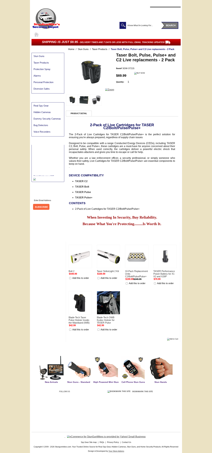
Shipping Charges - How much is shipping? (109, 408)
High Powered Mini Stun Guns (106, 383)
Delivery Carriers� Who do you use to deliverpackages (114, 420)
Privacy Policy (158, 9)
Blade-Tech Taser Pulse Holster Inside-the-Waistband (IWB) (79, 320)
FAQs (102, 442)
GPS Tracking (111, 34)
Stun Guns (76, 34)
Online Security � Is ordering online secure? (56, 412)
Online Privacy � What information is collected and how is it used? (64, 416)
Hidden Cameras (42, 112)
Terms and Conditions (147, 420)
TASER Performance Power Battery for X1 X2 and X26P (164, 274)
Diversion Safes (42, 88)
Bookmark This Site (142, 391)
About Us (145, 9)
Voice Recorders (42, 131)
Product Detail (79, 113)
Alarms (37, 75)
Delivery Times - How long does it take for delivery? (112, 412)
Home (71, 49)
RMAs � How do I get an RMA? (151, 412)
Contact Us (126, 442)
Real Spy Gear (48, 34)
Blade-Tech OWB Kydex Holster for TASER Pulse (106, 320)
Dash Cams (63, 34)
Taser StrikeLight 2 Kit (108, 271)
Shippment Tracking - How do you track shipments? (112, 416)
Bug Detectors (128, 34)
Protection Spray (93, 34)
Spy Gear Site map (89, 442)
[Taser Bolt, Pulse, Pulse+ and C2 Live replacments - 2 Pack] (90, 90)
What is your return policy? (149, 408)
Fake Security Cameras (150, 34)
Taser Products (41, 62)
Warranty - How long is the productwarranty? (156, 416)
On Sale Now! (171, 34)
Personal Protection (43, 82)
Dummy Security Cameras (47, 118)
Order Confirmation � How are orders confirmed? (58, 424)
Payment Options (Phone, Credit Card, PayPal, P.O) (58, 408)
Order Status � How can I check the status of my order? (60, 420)
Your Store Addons (116, 451)
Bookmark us (172, 9)
